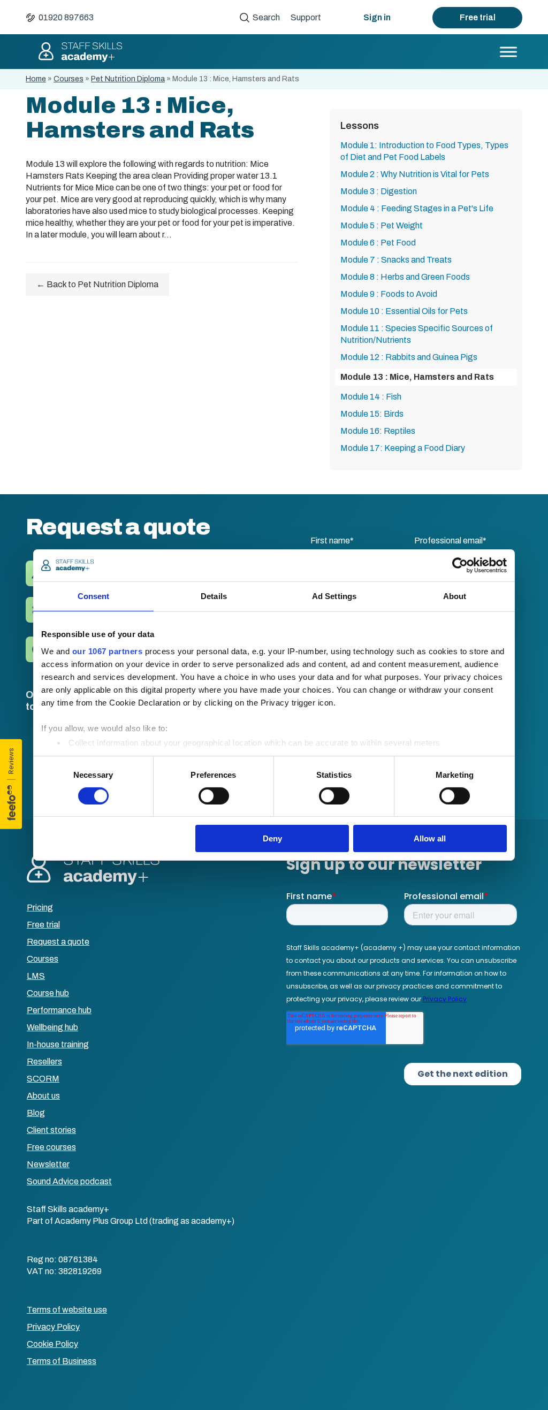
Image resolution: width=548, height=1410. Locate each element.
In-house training (58, 1044)
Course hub (48, 993)
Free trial (478, 17)
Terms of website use (67, 1309)
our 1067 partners (107, 650)
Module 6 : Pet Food (378, 242)
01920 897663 (66, 17)
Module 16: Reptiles (377, 430)
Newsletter (48, 1164)
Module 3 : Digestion (378, 191)
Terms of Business (61, 1361)
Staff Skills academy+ (80, 52)
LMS (36, 975)
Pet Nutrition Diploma (128, 79)
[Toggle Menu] (508, 52)
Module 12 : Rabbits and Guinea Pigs (408, 357)
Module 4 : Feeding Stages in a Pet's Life (416, 208)
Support (306, 17)
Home (36, 79)
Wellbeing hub (52, 1027)
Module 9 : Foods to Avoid (388, 293)
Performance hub (59, 1010)
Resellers (44, 1061)
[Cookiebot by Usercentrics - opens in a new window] (460, 565)
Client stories (51, 1130)
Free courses (51, 1147)
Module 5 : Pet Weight (381, 225)
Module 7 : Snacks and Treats (396, 259)
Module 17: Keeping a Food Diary (402, 448)
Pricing (40, 907)
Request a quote (58, 941)
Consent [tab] (94, 596)
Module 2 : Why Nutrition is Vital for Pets (414, 174)
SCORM (43, 1078)
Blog (36, 1112)
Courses (68, 79)
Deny (272, 838)
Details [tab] (214, 596)
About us (43, 1095)
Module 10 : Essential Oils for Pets (404, 311)
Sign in (377, 17)
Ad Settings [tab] (334, 596)
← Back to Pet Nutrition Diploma (97, 284)
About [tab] (455, 596)
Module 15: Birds (372, 413)
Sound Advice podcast (69, 1181)
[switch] (214, 795)
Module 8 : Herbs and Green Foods (405, 276)
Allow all (430, 838)
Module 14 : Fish (370, 396)
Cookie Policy (52, 1343)
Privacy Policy (53, 1326)
